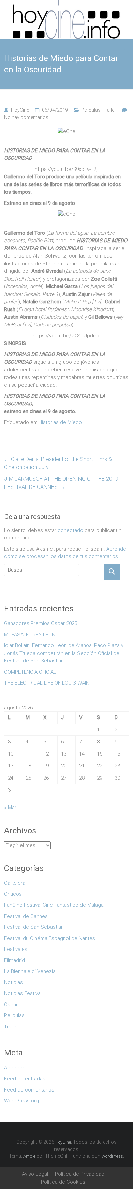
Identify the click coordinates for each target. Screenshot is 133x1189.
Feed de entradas (24, 1079)
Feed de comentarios (29, 1090)
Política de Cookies (63, 1182)
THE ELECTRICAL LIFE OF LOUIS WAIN (46, 683)
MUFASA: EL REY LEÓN (31, 635)
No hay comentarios (26, 117)
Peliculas (91, 110)
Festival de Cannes (26, 916)
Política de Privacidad (79, 1174)
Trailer (109, 110)
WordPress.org (21, 1101)
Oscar (11, 1004)
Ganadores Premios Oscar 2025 (40, 623)
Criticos (13, 894)
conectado (70, 530)
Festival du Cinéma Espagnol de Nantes (49, 938)
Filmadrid (14, 960)
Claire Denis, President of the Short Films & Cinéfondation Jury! (58, 463)
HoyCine (20, 110)
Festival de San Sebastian (34, 927)
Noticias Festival (23, 993)
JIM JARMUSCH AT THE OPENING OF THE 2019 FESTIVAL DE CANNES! (61, 483)
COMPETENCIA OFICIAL (30, 672)
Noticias (13, 982)
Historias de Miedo (60, 422)
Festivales (15, 949)
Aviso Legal (35, 1174)
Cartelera (14, 883)
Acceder (14, 1068)
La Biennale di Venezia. (30, 971)
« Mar (10, 807)
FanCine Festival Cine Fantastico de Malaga (54, 905)
